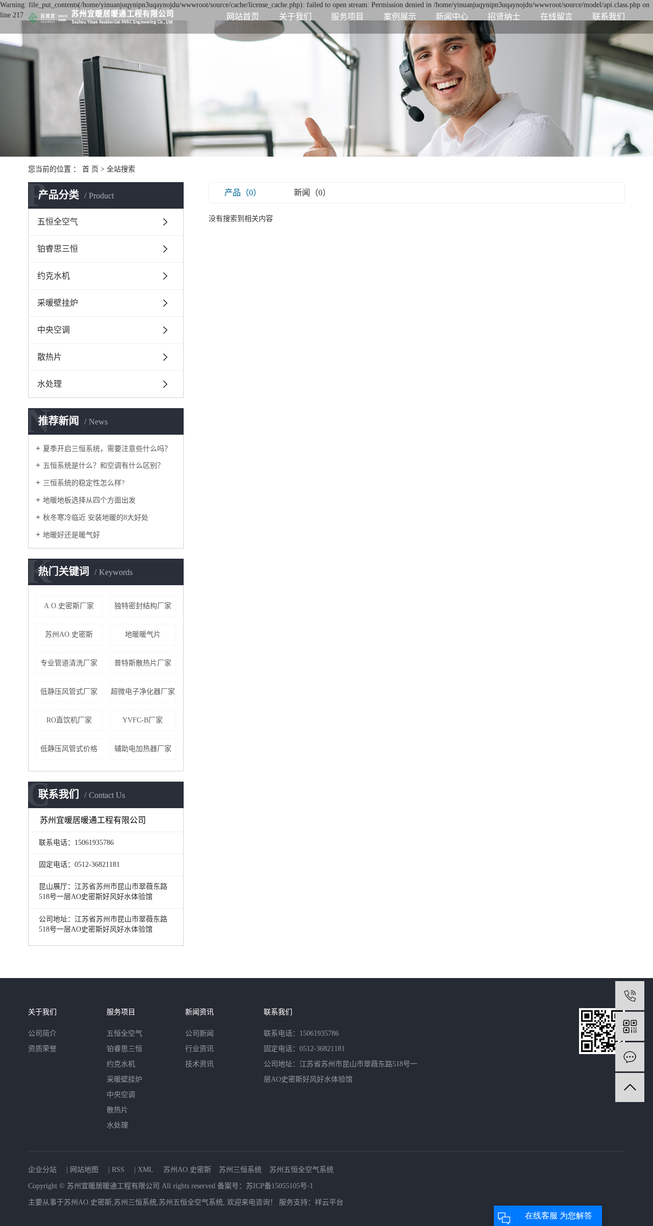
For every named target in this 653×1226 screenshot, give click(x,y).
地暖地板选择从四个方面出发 (89, 500)
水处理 (49, 384)
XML (146, 1169)
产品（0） (242, 192)
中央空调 (53, 330)
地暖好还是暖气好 (71, 535)
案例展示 (400, 16)
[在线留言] (629, 1056)
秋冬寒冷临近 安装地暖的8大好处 (95, 517)
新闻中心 (452, 16)
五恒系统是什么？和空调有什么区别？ (103, 465)
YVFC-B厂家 (142, 720)
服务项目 (347, 16)
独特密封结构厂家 (142, 606)
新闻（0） (312, 192)
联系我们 (608, 16)
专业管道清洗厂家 (68, 663)
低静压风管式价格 (68, 749)
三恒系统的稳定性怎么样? (83, 483)
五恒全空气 (57, 221)
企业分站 (42, 1169)
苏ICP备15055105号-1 (279, 1186)
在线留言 (556, 16)
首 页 (90, 169)
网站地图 (84, 1169)
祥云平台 (329, 1202)
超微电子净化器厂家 (143, 691)
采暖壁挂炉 (57, 302)
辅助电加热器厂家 (142, 749)
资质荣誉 (42, 1049)
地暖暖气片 (143, 634)
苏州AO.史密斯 (69, 634)
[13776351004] (629, 995)
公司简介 (42, 1033)
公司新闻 (199, 1033)
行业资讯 (199, 1049)
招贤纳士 (504, 16)
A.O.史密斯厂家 (69, 606)
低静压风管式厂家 (68, 691)
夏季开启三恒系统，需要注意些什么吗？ (107, 449)
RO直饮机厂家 (69, 720)
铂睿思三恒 (57, 248)
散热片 (49, 357)
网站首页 (243, 16)
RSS (118, 1169)
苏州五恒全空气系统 (301, 1169)
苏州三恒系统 (240, 1169)
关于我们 (295, 16)
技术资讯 (199, 1064)
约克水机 (53, 275)
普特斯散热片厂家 (142, 663)
